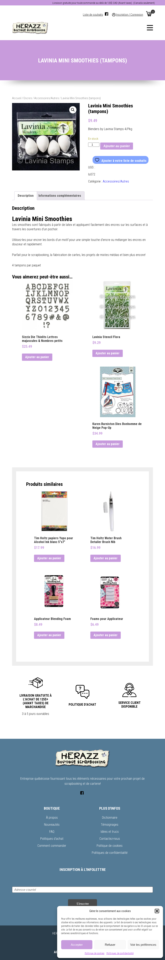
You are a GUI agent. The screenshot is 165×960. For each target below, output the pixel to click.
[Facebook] (106, 14)
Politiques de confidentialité (120, 953)
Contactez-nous (109, 839)
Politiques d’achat (51, 839)
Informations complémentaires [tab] (59, 196)
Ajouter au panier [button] (37, 357)
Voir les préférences (143, 944)
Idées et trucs (110, 832)
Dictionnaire (109, 817)
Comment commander (51, 846)
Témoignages (109, 824)
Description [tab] (26, 196)
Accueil (16, 98)
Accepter (77, 944)
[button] (157, 911)
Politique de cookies (94, 953)
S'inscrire (82, 903)
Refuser (110, 944)
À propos (52, 817)
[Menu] (150, 28)
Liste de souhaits (93, 14)
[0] (149, 14)
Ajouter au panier (116, 146)
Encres (28, 98)
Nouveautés (52, 824)
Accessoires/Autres (46, 98)
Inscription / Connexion (129, 14)
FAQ (51, 832)
